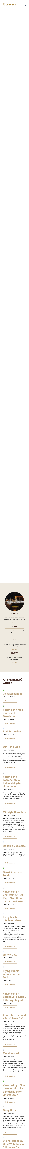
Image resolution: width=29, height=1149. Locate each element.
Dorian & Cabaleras (14, 845)
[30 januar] (3, 1106)
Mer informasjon (10, 701)
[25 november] (3, 990)
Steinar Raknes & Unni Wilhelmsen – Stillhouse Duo (14, 1144)
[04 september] (3, 690)
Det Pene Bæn (11, 746)
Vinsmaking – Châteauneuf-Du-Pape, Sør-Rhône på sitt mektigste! (13, 896)
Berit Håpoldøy (12, 731)
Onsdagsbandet (12, 693)
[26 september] (3, 809)
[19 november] (3, 951)
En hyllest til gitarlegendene (12, 918)
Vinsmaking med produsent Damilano (13, 713)
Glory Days (9, 1110)
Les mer (14, 623)
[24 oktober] (3, 868)
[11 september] (3, 706)
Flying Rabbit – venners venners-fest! (13, 974)
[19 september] (3, 743)
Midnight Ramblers (14, 812)
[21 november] (3, 967)
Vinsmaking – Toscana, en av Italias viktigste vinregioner (12, 781)
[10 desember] (3, 1081)
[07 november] (3, 913)
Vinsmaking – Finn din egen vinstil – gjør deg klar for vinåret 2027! (14, 1089)
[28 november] (3, 1050)
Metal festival (11, 1053)
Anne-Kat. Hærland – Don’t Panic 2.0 (14, 1016)
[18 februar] (3, 1137)
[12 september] (3, 728)
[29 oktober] (3, 888)
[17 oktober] (3, 842)
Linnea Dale (10, 954)
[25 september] (3, 773)
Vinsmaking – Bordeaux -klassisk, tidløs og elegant (14, 997)
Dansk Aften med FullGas (13, 873)
